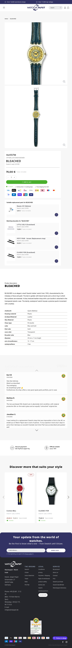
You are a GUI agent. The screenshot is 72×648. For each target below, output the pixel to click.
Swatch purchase (58, 581)
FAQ (54, 578)
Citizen (27, 572)
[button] (68, 8)
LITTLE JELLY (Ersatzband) (26, 224)
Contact (55, 575)
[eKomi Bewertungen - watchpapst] (36, 626)
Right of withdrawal (44, 578)
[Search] (60, 7)
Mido (26, 581)
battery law (41, 585)
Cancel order (43, 595)
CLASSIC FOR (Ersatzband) (26, 252)
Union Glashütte (29, 575)
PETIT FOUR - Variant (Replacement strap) (31, 238)
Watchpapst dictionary (59, 588)
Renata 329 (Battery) (24, 206)
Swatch (27, 569)
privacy (40, 572)
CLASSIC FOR (44, 511)
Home (6, 18)
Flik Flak (27, 585)
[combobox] (56, 7)
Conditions (41, 569)
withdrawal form (43, 591)
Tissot (26, 578)
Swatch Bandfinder (58, 585)
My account (56, 569)
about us (55, 572)
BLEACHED (13, 18)
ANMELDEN (55, 550)
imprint (40, 588)
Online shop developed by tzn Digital (57, 645)
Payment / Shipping (44, 575)
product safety (42, 581)
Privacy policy (28, 554)
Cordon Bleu (11, 511)
